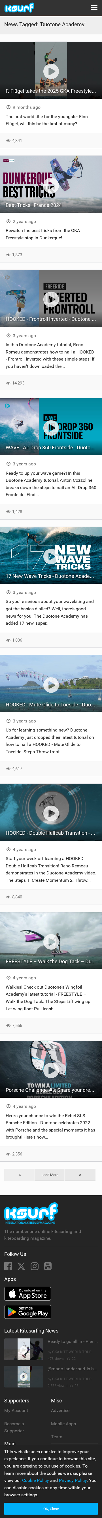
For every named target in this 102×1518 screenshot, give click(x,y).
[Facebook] (8, 1267)
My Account (16, 1410)
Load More (49, 1175)
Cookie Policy (35, 1480)
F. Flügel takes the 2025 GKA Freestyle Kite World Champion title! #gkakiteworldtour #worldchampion (54, 91)
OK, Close (51, 1509)
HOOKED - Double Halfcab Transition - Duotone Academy (54, 833)
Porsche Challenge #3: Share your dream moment (54, 1090)
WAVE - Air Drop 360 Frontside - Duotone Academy (54, 447)
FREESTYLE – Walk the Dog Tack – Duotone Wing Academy (54, 961)
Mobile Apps (63, 1423)
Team (56, 1436)
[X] (21, 1267)
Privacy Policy (73, 1480)
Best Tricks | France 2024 (34, 205)
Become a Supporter (14, 1427)
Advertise (60, 1410)
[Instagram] (35, 1267)
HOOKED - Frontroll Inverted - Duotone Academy (54, 319)
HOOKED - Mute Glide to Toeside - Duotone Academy (54, 705)
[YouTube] (48, 1267)
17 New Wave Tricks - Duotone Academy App (54, 576)
